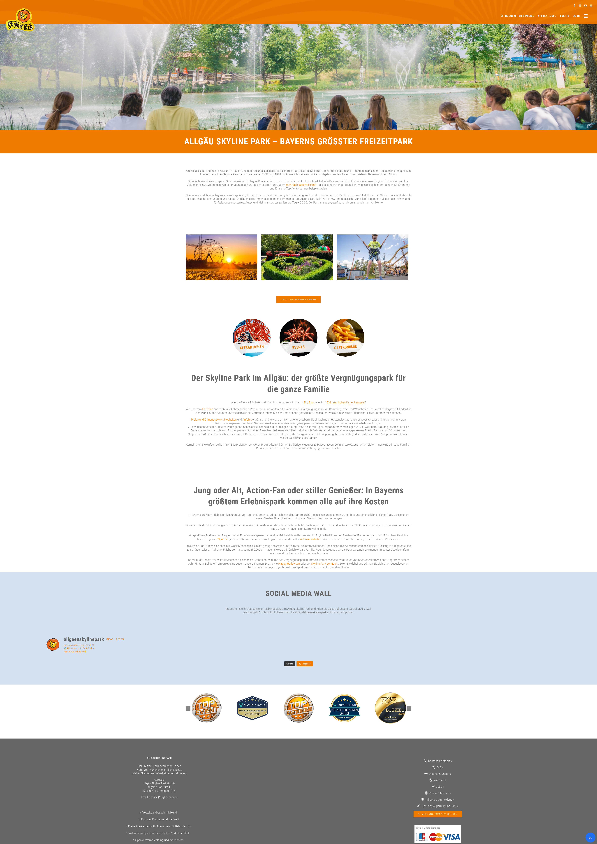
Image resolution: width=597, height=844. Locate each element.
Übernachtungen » (440, 773)
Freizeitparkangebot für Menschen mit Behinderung (159, 826)
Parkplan (207, 409)
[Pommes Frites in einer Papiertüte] (345, 320)
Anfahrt (247, 419)
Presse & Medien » (440, 793)
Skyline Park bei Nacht (324, 563)
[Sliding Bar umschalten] (586, 16)
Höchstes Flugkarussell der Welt (159, 819)
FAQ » (440, 767)
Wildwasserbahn (310, 539)
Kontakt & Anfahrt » (440, 761)
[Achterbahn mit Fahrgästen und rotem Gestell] (252, 320)
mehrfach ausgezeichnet (301, 184)
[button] (188, 708)
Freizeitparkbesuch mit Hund (159, 812)
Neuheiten (230, 419)
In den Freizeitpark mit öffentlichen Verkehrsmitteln (159, 833)
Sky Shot (309, 402)
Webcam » (440, 780)
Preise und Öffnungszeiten (207, 419)
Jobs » (440, 786)
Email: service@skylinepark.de (159, 797)
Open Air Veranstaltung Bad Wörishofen (159, 840)
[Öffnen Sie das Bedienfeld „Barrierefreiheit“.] (590, 837)
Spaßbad (223, 539)
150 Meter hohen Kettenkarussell (345, 402)
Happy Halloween (289, 563)
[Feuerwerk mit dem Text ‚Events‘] (298, 320)
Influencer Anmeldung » (440, 799)
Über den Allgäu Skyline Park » (440, 806)
